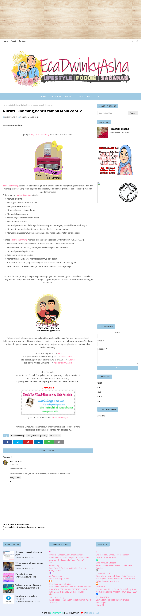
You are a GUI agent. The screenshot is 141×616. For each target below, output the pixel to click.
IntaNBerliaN (16, 461)
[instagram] (137, 41)
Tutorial (71, 359)
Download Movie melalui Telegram (26, 597)
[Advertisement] (70, 19)
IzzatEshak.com (103, 573)
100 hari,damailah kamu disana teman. (29, 564)
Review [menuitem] (68, 96)
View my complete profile (120, 133)
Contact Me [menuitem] (55, 96)
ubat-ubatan (14, 105)
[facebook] (132, 41)
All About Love (55, 576)
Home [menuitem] (43, 96)
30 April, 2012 (14, 464)
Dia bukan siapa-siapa (59, 578)
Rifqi (59, 353)
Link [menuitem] (99, 96)
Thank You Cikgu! (60, 417)
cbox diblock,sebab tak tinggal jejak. (28, 553)
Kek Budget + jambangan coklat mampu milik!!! (70, 599)
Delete (18, 478)
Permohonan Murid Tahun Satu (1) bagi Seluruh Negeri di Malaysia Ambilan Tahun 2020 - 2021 (117, 590)
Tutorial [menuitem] (79, 96)
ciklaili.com (100, 586)
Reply (12, 478)
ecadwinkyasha (10, 117)
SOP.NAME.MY (102, 597)
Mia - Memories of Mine (60, 584)
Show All (54, 602)
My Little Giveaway (40, 134)
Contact (22, 41)
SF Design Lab (92, 613)
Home (5, 41)
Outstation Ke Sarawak (106, 557)
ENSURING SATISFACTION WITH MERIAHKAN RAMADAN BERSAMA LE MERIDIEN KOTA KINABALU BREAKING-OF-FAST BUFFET (70, 589)
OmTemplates (57, 613)
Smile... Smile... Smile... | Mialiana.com (112, 554)
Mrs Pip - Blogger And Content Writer (65, 554)
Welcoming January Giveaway (28, 585)
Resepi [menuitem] (90, 96)
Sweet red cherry (56, 597)
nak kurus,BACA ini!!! (63, 362)
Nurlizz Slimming (10, 185)
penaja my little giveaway (37, 435)
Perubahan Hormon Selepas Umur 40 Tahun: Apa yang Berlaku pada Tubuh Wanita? (69, 558)
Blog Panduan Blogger (106, 562)
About (13, 41)
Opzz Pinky (54, 565)
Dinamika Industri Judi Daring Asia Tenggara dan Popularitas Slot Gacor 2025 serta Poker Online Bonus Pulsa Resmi (115, 578)
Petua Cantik (67, 356)
